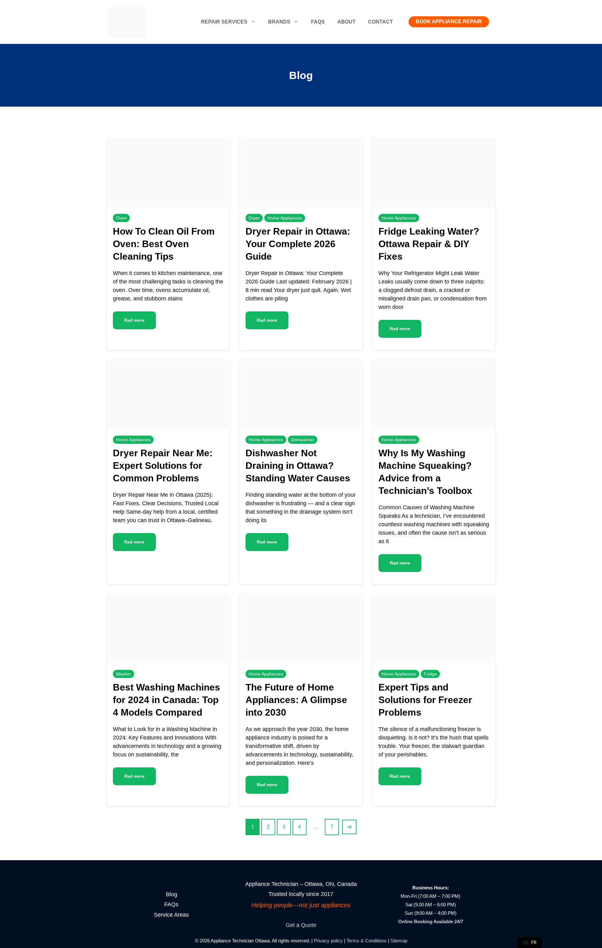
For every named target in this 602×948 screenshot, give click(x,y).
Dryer (254, 217)
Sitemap (398, 940)
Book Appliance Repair (449, 21)
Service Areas (171, 915)
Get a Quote (301, 925)
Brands (279, 21)
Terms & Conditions (366, 940)
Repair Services (224, 21)
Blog (171, 894)
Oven (121, 217)
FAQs (318, 21)
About (346, 21)
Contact (380, 21)
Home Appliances (284, 217)
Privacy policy (328, 940)
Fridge (430, 673)
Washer (123, 673)
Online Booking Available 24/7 (430, 921)
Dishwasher (302, 439)
